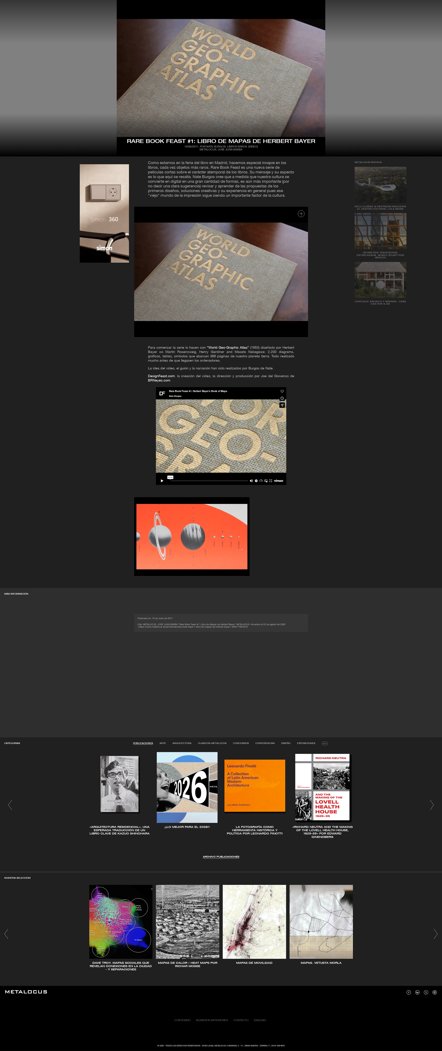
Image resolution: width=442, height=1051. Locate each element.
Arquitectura (181, 743)
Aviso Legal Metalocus (214, 1046)
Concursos (241, 743)
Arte (163, 743)
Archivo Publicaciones (221, 857)
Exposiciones (306, 743)
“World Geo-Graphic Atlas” (228, 347)
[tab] (143, 743)
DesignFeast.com (161, 376)
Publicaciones (143, 743)
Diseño (286, 743)
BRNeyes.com (159, 380)
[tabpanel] (221, 805)
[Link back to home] (26, 992)
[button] (10, 805)
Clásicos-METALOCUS (212, 743)
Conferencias (265, 743)
